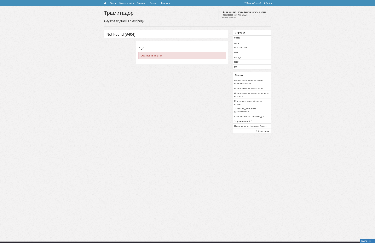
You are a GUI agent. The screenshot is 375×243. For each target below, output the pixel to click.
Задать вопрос (367, 240)
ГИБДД (237, 57)
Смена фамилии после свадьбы (249, 116)
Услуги (113, 2)
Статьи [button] (153, 2)
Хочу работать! (253, 2)
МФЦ (236, 66)
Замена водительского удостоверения (245, 110)
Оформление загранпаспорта (248, 88)
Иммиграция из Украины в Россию (250, 125)
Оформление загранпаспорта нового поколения (248, 82)
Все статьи (263, 130)
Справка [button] (141, 2)
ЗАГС (236, 42)
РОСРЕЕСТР (240, 47)
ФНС (236, 52)
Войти (268, 2)
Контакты (165, 2)
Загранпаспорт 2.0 (243, 121)
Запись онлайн (126, 2)
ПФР (236, 62)
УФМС (237, 37)
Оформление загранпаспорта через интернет (251, 94)
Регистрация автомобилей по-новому (248, 102)
